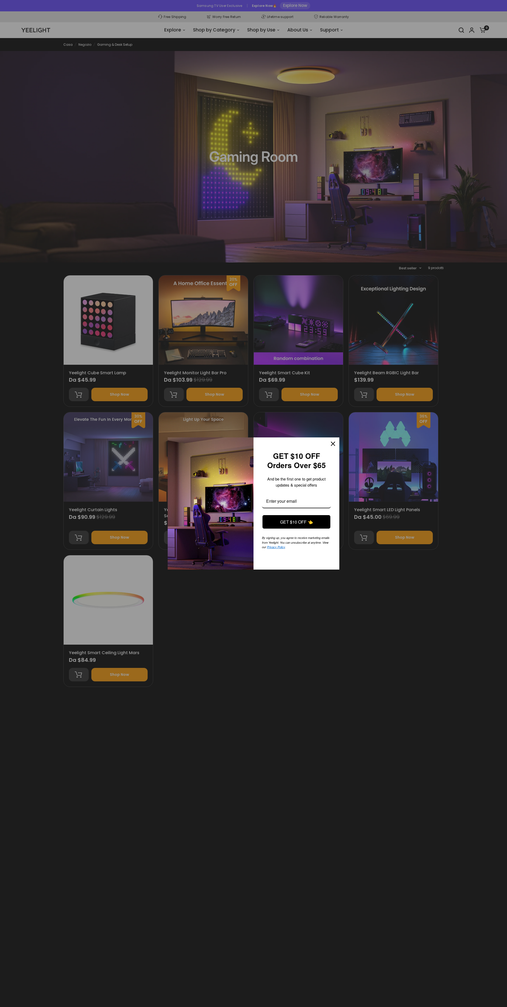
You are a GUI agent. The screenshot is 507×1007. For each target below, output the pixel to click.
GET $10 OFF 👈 (296, 522)
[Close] (333, 443)
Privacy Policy (298, 546)
